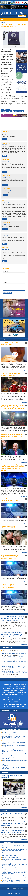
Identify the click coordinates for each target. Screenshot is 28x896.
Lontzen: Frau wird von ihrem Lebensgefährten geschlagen (13, 746)
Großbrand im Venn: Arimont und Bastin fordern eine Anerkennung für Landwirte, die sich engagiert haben (14, 652)
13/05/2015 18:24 (6, 249)
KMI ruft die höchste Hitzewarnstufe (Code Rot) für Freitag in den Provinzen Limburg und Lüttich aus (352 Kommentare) (14, 877)
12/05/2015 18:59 (6, 202)
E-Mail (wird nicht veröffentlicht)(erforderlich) (13, 277)
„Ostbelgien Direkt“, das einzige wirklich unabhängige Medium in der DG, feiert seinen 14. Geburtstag (14, 657)
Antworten (4, 139)
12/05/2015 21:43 (6, 177)
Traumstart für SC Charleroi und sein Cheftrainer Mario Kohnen (13, 768)
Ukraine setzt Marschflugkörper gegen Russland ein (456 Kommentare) (14, 860)
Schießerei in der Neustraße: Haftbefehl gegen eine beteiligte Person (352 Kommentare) (14, 881)
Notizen (3, 22)
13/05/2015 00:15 (7, 190)
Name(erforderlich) (7, 271)
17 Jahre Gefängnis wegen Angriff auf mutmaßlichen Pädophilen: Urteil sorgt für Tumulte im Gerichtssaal (14, 750)
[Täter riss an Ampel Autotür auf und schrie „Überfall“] (14, 38)
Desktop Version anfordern (14, 893)
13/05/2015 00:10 (6, 235)
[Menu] (2, 19)
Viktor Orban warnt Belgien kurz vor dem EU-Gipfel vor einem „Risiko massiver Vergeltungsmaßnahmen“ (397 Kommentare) (14, 872)
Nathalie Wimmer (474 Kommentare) (11, 857)
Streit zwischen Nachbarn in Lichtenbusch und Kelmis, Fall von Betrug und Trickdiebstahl (14, 754)
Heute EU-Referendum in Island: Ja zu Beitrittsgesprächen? (11, 677)
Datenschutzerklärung (18, 888)
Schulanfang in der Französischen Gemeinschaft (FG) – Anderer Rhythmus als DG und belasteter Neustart (14, 742)
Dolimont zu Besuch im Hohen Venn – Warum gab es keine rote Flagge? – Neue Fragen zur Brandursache (14, 737)
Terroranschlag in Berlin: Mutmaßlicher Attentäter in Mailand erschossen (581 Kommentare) (14, 850)
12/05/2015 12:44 (6, 144)
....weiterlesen (23, 370)
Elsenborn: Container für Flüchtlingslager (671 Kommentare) (13, 846)
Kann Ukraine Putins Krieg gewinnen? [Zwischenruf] (14, 760)
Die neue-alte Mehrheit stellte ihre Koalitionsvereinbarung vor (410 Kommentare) (14, 868)
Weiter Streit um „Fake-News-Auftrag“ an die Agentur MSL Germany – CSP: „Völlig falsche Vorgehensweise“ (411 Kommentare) (14, 864)
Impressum (7, 888)
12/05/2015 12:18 (5, 132)
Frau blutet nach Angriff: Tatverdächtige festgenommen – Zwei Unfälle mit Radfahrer (13, 733)
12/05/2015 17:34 (5, 161)
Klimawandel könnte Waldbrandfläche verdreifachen (11, 757)
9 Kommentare (10, 29)
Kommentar (5, 282)
